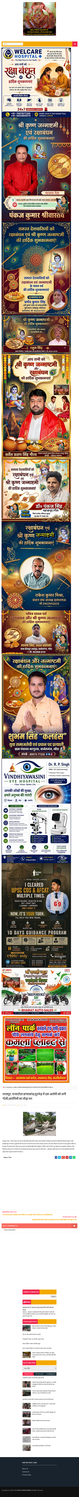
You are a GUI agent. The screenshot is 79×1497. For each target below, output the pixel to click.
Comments (51, 1374)
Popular (40, 1374)
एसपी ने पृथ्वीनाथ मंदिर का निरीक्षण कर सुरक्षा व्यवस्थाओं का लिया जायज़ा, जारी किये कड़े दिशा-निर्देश (44, 1355)
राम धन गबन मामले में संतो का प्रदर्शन (32, 1334)
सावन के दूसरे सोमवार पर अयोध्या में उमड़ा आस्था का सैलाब (37, 1348)
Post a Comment (9, 1230)
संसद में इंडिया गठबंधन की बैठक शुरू (31, 1343)
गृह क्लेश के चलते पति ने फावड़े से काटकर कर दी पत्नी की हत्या (38, 1399)
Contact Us (25, 1472)
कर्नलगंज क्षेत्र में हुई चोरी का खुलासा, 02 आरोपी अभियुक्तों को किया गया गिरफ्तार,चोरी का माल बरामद (44, 1384)
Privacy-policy (26, 1475)
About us (25, 1469)
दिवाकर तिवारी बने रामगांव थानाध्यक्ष (41, 1420)
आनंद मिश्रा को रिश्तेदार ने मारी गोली (41, 1446)
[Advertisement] (39, 1185)
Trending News (28, 1374)
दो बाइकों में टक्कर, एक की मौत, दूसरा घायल (33, 1339)
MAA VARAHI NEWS (24, 1490)
